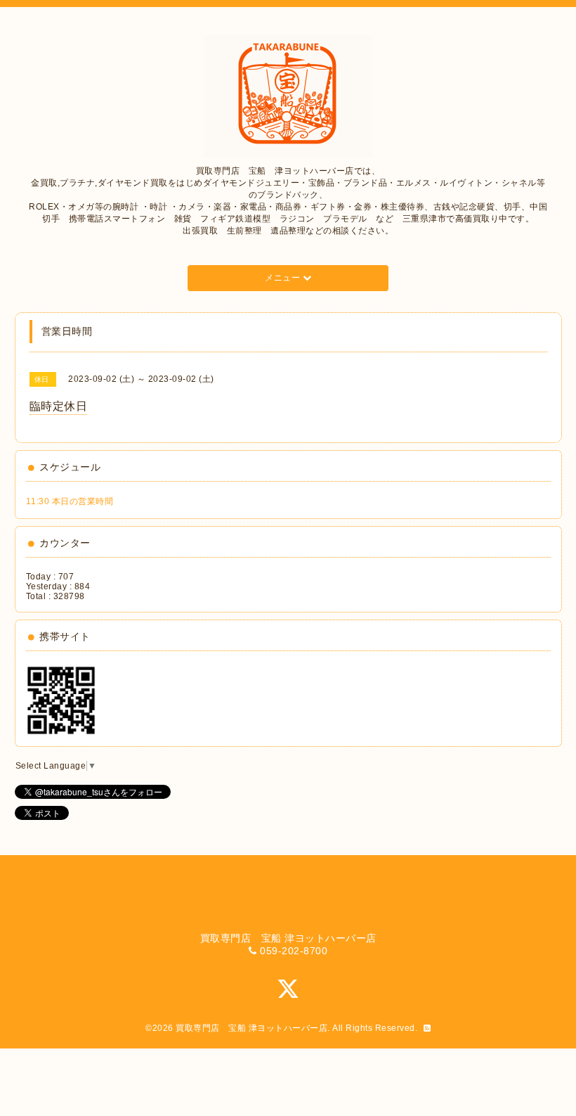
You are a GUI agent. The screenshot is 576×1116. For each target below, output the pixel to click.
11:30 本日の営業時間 (70, 501)
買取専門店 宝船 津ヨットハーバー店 (251, 1028)
